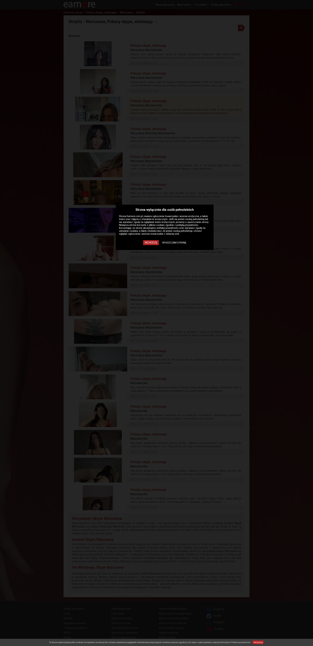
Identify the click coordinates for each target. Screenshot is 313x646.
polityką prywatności (187, 225)
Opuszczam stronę (174, 242)
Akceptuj (258, 642)
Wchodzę (151, 242)
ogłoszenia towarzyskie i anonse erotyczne (175, 216)
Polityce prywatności (241, 642)
